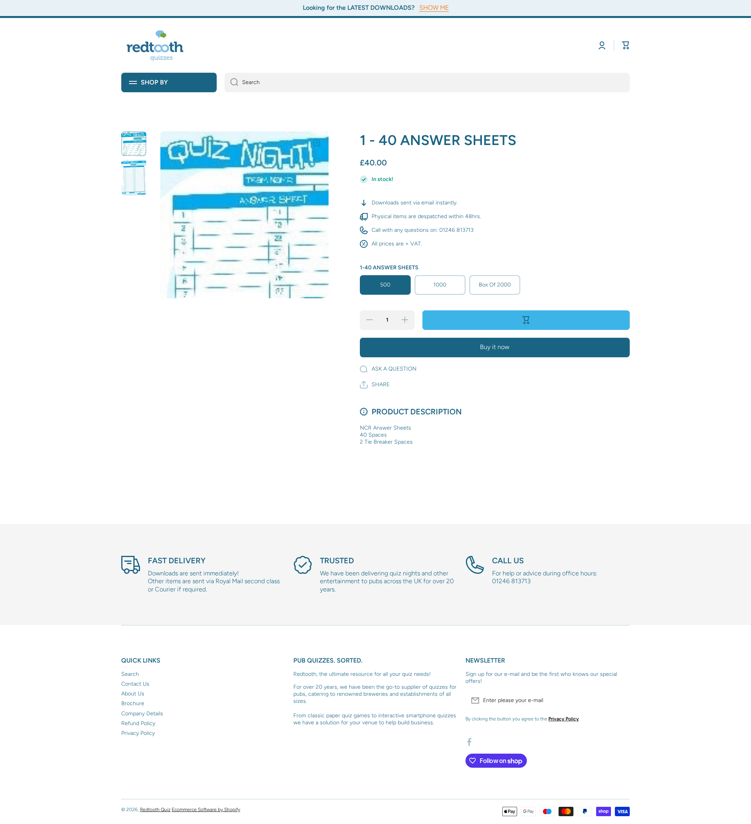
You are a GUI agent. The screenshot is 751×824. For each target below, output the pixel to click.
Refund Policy (138, 723)
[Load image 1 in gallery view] (133, 143)
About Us (132, 693)
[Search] (231, 82)
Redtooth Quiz (155, 809)
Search (130, 674)
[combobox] (427, 82)
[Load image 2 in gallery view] (133, 177)
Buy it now (494, 347)
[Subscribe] (620, 700)
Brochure (132, 703)
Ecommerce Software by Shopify (206, 809)
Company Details (142, 713)
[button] (626, 45)
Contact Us (135, 684)
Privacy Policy (138, 733)
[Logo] (156, 45)
